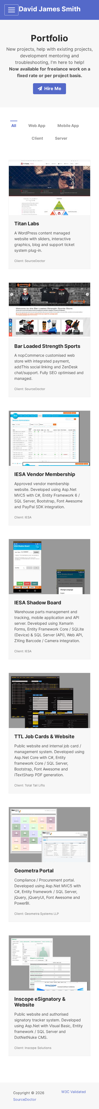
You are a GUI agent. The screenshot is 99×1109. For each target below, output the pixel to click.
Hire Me (52, 88)
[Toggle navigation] (11, 9)
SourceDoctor (24, 1099)
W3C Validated (73, 1092)
